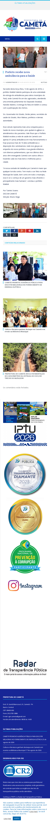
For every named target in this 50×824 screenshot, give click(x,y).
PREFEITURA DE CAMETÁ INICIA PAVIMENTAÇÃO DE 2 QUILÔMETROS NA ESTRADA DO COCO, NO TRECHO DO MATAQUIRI (25, 376)
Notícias (44, 82)
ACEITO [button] (16, 818)
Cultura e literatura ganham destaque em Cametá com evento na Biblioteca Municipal (25, 6)
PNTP (13, 797)
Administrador (11, 82)
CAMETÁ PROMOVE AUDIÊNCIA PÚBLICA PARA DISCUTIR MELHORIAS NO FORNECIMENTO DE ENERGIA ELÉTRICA (24, 284)
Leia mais (33, 811)
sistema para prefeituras (33, 782)
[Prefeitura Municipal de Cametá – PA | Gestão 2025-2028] (25, 23)
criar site (18, 782)
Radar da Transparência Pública (30, 797)
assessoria (20, 785)
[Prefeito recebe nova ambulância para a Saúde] (25, 57)
